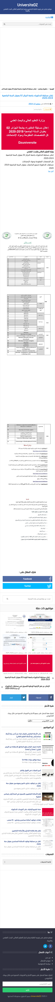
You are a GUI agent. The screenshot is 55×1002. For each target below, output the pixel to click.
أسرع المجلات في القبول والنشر (30, 770)
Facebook (27, 579)
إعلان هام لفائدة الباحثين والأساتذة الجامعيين (26, 831)
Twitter (27, 586)
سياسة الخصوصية (44, 964)
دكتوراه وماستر (42, 89)
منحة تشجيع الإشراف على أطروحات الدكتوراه (26, 809)
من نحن (48, 957)
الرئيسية (52, 89)
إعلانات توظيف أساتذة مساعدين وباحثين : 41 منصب (24, 820)
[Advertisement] (27, 56)
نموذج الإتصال (45, 961)
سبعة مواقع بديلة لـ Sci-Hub (31, 760)
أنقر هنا (51, 171)
